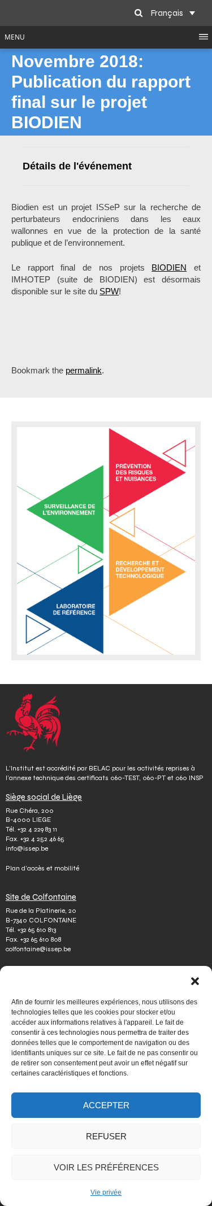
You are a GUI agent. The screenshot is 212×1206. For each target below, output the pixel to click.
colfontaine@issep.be (38, 949)
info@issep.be (27, 848)
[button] (195, 980)
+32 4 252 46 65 (42, 839)
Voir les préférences (106, 1167)
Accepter (106, 1105)
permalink (84, 370)
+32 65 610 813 (37, 930)
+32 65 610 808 (40, 939)
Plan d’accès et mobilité (42, 868)
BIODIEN (169, 267)
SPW (109, 291)
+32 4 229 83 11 (37, 829)
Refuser (106, 1136)
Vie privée (106, 1192)
